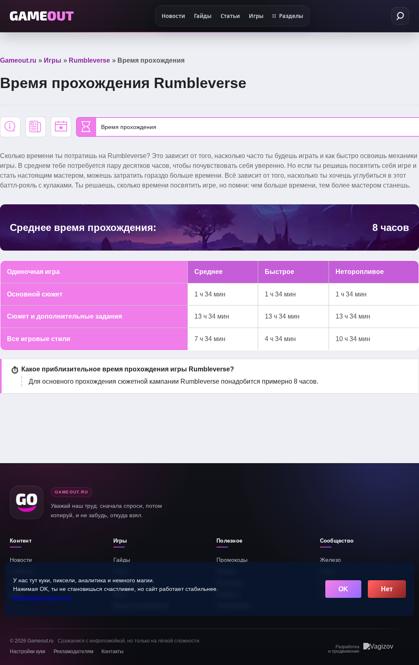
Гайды (121, 559)
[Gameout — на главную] (42, 16)
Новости (21, 559)
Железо (330, 559)
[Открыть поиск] (400, 16)
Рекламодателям (73, 651)
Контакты (112, 651)
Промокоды (232, 559)
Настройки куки (27, 651)
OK (343, 589)
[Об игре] (10, 127)
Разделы (291, 16)
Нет (387, 589)
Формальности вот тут (42, 597)
